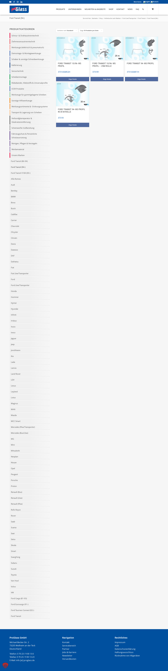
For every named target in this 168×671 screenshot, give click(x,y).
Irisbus (14, 320)
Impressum (120, 642)
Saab (13, 521)
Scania (13, 527)
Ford (13, 279)
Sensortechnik (17, 71)
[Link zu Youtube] (10, 2)
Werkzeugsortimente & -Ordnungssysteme (30, 106)
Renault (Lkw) (16, 498)
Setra (13, 539)
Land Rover (16, 374)
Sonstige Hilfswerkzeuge (22, 100)
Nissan (14, 462)
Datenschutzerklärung (125, 649)
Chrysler (14, 232)
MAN (13, 409)
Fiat (12, 267)
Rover (13, 515)
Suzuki (13, 569)
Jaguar (13, 338)
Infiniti (13, 315)
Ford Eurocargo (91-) (19, 604)
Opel (13, 468)
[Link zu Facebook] (14, 2)
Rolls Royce (16, 510)
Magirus (14, 403)
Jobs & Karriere (69, 652)
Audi (13, 185)
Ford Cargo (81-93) (19, 598)
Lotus (13, 397)
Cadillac (14, 214)
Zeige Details (73, 79)
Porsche (14, 480)
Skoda (13, 545)
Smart (13, 551)
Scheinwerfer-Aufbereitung (23, 128)
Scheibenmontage (19, 77)
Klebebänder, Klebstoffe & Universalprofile (30, 83)
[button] (5, 665)
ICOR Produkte (18, 89)
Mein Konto (137, 2)
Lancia (13, 368)
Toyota (13, 575)
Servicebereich (69, 645)
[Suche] (143, 9)
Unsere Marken (18, 155)
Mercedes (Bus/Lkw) (19, 433)
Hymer (14, 303)
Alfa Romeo (16, 179)
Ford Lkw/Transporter (20, 285)
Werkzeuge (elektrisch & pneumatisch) (28, 47)
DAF (13, 255)
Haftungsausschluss (124, 652)
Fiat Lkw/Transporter (20, 273)
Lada (13, 362)
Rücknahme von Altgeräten (127, 655)
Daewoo (14, 250)
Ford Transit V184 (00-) (20, 173)
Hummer (15, 297)
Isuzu (13, 326)
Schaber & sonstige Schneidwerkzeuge (28, 59)
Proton (14, 486)
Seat (13, 533)
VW (12, 592)
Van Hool (15, 580)
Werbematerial (18, 149)
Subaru (14, 563)
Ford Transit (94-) (18, 167)
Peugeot (14, 474)
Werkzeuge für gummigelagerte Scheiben (29, 94)
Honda (14, 291)
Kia (12, 356)
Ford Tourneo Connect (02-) (22, 610)
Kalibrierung (17, 65)
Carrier (14, 220)
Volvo (13, 586)
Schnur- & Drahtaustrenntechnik (25, 35)
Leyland (14, 391)
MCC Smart (15, 421)
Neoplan (14, 456)
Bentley (14, 190)
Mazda (14, 415)
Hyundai (14, 309)
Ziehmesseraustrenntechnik (23, 41)
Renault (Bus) (16, 492)
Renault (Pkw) (16, 504)
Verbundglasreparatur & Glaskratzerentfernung (22, 120)
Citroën (14, 238)
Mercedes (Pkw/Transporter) (23, 427)
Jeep (13, 344)
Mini (13, 445)
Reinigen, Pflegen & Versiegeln (24, 143)
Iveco (13, 332)
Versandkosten (69, 659)
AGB (117, 645)
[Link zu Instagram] (17, 2)
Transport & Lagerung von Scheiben (27, 112)
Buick (13, 208)
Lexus (13, 385)
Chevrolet (15, 226)
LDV (12, 380)
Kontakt (65, 642)
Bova (13, 202)
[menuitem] (136, 1)
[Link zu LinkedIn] (21, 2)
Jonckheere (15, 350)
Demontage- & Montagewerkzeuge (26, 53)
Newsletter (67, 655)
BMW (13, 196)
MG (12, 439)
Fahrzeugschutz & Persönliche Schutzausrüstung (24, 136)
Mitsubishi (15, 450)
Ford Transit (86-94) (19, 161)
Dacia (13, 244)
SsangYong (15, 557)
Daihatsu (14, 261)
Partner (65, 649)
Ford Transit (16, 616)
